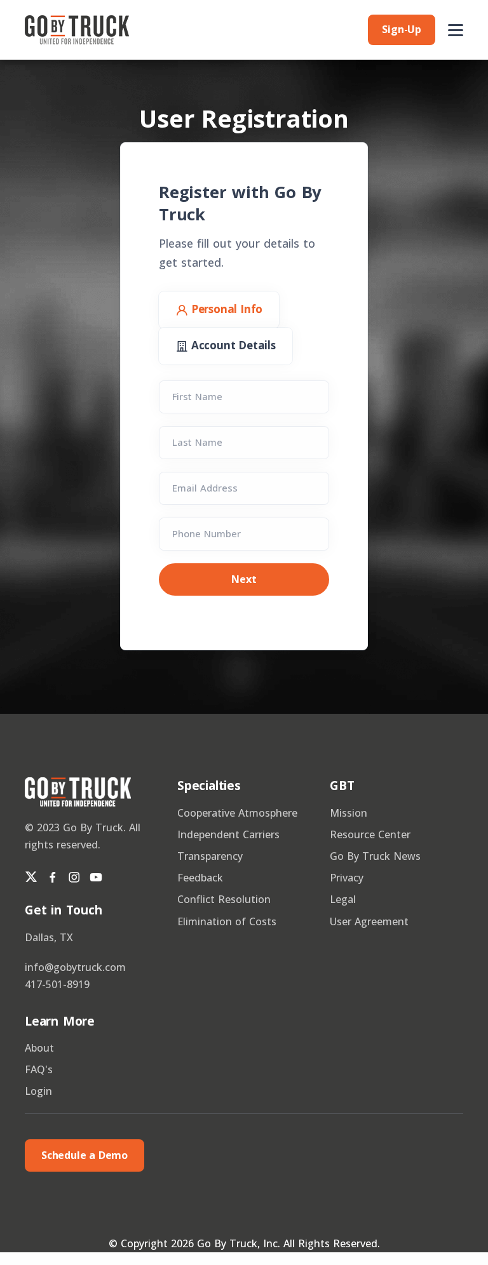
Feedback (200, 878)
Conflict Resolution (224, 899)
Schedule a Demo (84, 1155)
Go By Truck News (375, 856)
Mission (348, 813)
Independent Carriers (228, 834)
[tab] (219, 309)
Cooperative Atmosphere (237, 813)
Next (243, 579)
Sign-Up (401, 29)
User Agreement (369, 921)
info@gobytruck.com (75, 967)
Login (38, 1091)
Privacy (346, 878)
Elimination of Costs (226, 921)
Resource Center (370, 834)
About (39, 1048)
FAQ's (39, 1069)
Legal (343, 899)
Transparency (210, 856)
